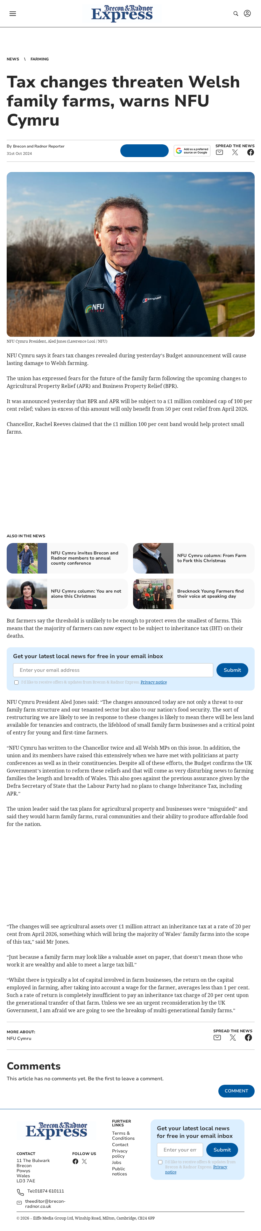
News (13, 59)
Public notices (119, 1171)
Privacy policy (119, 1153)
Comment (236, 1091)
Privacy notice (154, 682)
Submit (232, 670)
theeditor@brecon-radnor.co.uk (45, 1204)
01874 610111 (49, 1191)
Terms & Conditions (123, 1135)
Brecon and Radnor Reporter (39, 146)
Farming (40, 59)
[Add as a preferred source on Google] (192, 150)
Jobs (116, 1162)
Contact (120, 1145)
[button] (12, 13)
